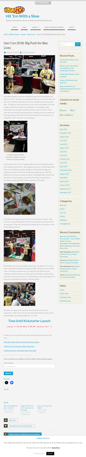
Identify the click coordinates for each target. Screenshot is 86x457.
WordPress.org (65, 301)
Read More (56, 448)
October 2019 (65, 159)
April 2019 (63, 166)
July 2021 (63, 152)
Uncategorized (65, 224)
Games (34, 27)
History (62, 216)
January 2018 (65, 185)
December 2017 (65, 189)
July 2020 (63, 155)
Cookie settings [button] (38, 453)
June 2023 (63, 144)
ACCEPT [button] (50, 453)
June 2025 (63, 140)
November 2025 (65, 133)
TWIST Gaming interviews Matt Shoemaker (19, 346)
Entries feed (64, 293)
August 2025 (64, 137)
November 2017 (65, 192)
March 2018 (64, 181)
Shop (15, 27)
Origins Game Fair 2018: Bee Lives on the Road (27, 408)
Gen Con (21, 426)
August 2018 (64, 174)
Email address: (9, 363)
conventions (13, 426)
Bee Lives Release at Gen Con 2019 (11, 407)
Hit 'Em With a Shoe (22, 16)
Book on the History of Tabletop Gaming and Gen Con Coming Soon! (70, 88)
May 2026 (63, 129)
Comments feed (65, 297)
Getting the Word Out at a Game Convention (69, 254)
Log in (62, 290)
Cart (24, 27)
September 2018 (66, 170)
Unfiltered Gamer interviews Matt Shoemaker (20, 351)
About (71, 27)
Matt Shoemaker (29, 52)
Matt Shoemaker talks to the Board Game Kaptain (21, 342)
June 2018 (63, 178)
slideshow (63, 220)
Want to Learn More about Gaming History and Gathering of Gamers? (69, 68)
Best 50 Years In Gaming (54, 27)
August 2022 (64, 148)
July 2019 (63, 163)
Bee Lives (12, 420)
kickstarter (28, 426)
